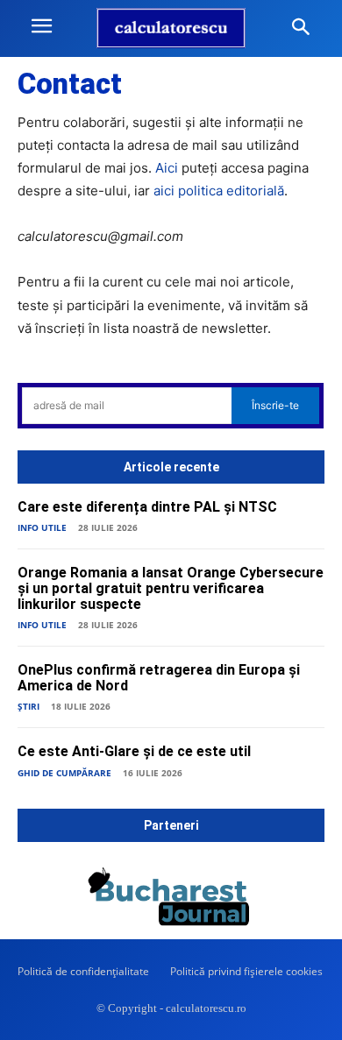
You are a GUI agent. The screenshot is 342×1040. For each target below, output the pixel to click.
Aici (166, 167)
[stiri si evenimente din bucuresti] (171, 900)
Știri (28, 706)
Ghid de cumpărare (64, 773)
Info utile (42, 527)
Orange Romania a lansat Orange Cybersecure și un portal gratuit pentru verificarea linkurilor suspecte (171, 588)
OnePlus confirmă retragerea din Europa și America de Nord (159, 677)
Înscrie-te (275, 405)
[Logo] (171, 28)
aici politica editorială (218, 190)
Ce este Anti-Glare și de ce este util (134, 751)
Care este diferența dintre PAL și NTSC (147, 507)
